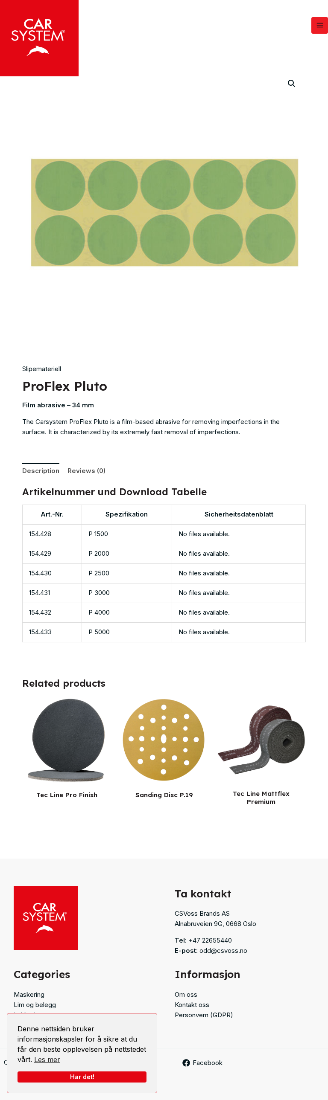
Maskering (29, 994)
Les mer (47, 1059)
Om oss (186, 994)
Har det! (82, 1076)
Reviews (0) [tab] (86, 471)
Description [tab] (40, 471)
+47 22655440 (210, 940)
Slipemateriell (41, 369)
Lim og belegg (35, 1005)
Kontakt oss (192, 1005)
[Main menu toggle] (319, 25)
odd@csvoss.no (223, 950)
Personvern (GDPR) (204, 1015)
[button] (291, 83)
